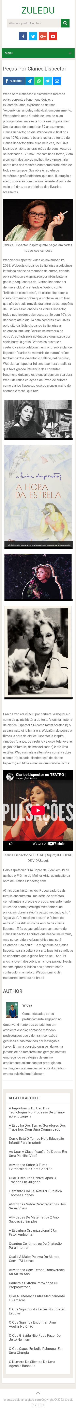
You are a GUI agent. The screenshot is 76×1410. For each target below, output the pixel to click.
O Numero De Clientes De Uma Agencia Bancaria (32, 1364)
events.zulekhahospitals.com (22, 1399)
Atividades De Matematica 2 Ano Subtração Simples (34, 1219)
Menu (9, 53)
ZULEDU (38, 10)
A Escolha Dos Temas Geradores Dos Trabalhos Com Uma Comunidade (37, 1127)
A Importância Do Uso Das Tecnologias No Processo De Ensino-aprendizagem (37, 1112)
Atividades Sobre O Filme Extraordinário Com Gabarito (30, 1167)
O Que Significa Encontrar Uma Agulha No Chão (32, 1324)
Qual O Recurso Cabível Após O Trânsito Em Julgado (32, 1180)
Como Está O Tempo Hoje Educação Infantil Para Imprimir (36, 1140)
